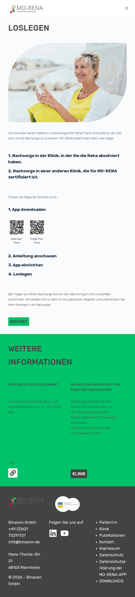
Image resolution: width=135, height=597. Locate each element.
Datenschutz (111, 555)
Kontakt (106, 542)
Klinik (104, 529)
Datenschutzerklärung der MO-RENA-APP (112, 568)
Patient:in (108, 522)
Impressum (109, 548)
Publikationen (112, 535)
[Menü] (126, 8)
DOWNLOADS (111, 581)
